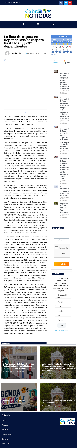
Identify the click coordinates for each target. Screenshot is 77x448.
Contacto (5, 439)
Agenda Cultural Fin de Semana (15, 400)
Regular (60, 311)
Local (4, 420)
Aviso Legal (6, 444)
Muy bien (60, 302)
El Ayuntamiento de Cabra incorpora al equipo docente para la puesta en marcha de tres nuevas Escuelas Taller (65, 167)
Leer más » (6, 375)
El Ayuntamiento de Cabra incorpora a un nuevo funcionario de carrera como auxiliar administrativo (65, 80)
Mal (58, 315)
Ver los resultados (61, 330)
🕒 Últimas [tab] (55, 62)
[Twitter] (66, 3)
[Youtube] (70, 3)
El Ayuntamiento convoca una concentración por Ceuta (65, 191)
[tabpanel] (61, 145)
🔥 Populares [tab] (67, 62)
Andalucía (5, 430)
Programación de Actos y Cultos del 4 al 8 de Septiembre (65, 207)
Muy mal (60, 320)
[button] (38, 24)
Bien (59, 306)
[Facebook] (61, 3)
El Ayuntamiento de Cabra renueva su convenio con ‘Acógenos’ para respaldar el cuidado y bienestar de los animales (65, 108)
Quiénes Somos (7, 434)
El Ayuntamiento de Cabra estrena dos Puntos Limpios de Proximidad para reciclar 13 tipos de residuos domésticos (65, 138)
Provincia (5, 425)
